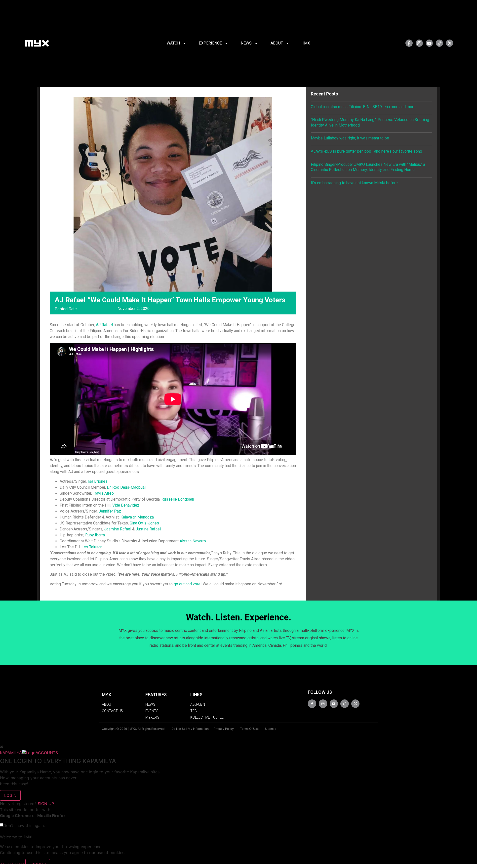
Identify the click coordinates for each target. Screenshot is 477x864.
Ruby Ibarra (95, 535)
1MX (306, 43)
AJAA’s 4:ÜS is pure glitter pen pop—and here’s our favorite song (366, 151)
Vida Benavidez (125, 505)
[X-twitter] (449, 43)
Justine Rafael (148, 529)
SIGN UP (46, 803)
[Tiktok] (439, 43)
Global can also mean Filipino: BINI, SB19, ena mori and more (363, 106)
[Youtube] (429, 43)
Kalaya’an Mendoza (137, 517)
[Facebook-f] (409, 43)
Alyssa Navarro (193, 541)
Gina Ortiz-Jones (144, 523)
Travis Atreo (103, 493)
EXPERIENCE (210, 43)
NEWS (246, 43)
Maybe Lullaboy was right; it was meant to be (350, 138)
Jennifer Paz (110, 511)
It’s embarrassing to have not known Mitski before (354, 182)
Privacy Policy (224, 729)
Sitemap (270, 729)
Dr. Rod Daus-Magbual (126, 487)
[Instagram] (419, 43)
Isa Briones (98, 481)
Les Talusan (91, 547)
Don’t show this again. (24, 825)
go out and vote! (188, 584)
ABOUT (277, 43)
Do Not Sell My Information (190, 729)
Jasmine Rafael (118, 529)
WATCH (173, 43)
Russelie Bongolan (177, 499)
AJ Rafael (104, 324)
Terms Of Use (249, 729)
